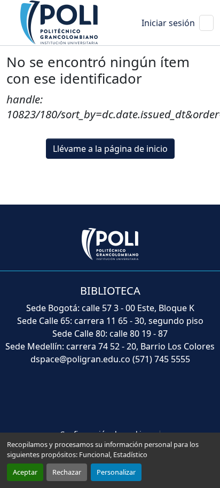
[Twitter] (86, 398)
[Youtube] (110, 398)
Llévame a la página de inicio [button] (110, 148)
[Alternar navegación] (206, 23)
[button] (59, 22)
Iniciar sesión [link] (168, 23)
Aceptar (25, 472)
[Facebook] (63, 398)
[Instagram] (157, 398)
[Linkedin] (133, 398)
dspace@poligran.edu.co (80, 359)
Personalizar (116, 472)
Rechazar (66, 472)
